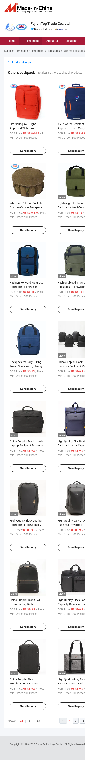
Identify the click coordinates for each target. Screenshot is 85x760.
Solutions (71, 41)
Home (11, 41)
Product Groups (21, 62)
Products (33, 41)
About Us (52, 41)
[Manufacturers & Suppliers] (29, 8)
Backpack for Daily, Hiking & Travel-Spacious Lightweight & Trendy (27, 366)
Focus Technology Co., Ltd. (50, 744)
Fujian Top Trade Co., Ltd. (51, 23)
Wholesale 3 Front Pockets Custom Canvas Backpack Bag (26, 207)
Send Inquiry (28, 150)
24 (21, 721)
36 (29, 721)
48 (38, 721)
